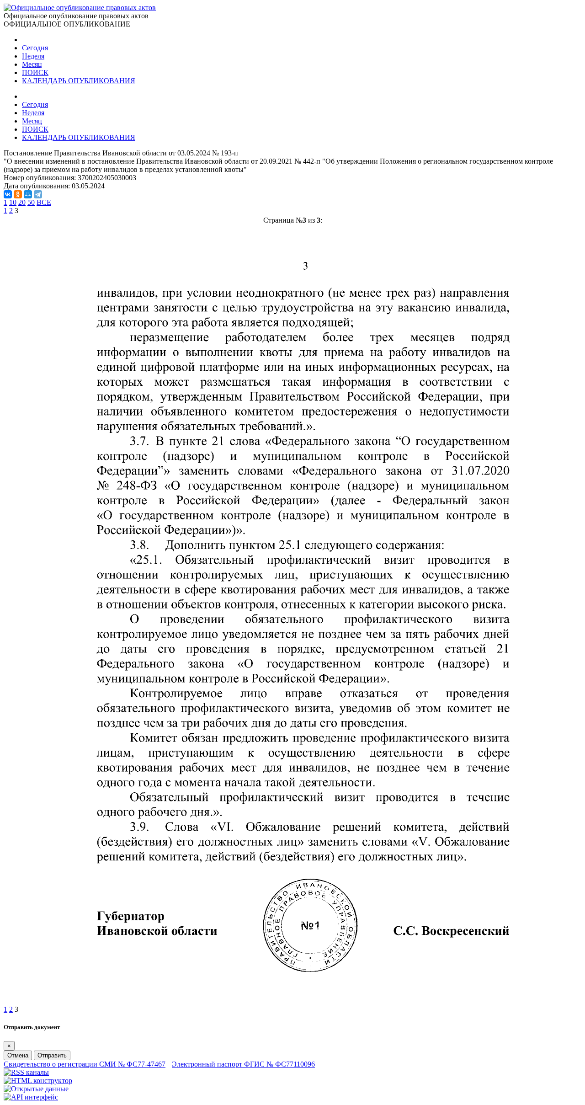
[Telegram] (38, 194)
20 (22, 202)
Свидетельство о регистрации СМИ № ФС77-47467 (84, 1064)
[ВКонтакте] (8, 194)
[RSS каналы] (26, 1072)
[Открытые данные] (36, 1089)
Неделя (33, 56)
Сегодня (35, 48)
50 (31, 202)
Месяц (32, 64)
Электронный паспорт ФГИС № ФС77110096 (243, 1064)
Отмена (17, 1055)
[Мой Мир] (28, 194)
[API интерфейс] (31, 1097)
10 (12, 202)
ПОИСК (35, 72)
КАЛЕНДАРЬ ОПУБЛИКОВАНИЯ (78, 81)
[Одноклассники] (18, 194)
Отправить (52, 1055)
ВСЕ (44, 202)
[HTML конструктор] (38, 1080)
